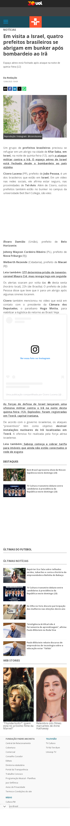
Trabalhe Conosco (14, 774)
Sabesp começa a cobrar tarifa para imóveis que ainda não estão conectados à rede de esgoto (35, 448)
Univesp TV (51, 752)
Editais (9, 761)
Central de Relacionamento (18, 743)
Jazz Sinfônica (12, 783)
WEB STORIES (11, 660)
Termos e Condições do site (19, 792)
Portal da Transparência (17, 770)
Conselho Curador (14, 756)
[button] (5, 89)
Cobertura (10, 748)
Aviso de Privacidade (15, 787)
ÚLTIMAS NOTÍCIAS (15, 561)
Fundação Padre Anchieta (20, 739)
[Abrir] (5, 21)
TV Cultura (35, 22)
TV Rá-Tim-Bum (53, 748)
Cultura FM (10, 802)
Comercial (10, 752)
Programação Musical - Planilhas (20, 778)
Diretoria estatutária (15, 765)
